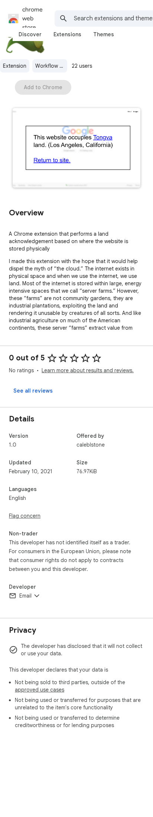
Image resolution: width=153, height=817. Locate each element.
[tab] (30, 34)
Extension (14, 66)
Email (25, 595)
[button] (76, 148)
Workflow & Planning (51, 66)
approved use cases (39, 689)
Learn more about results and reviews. (88, 370)
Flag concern (24, 515)
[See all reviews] (33, 391)
